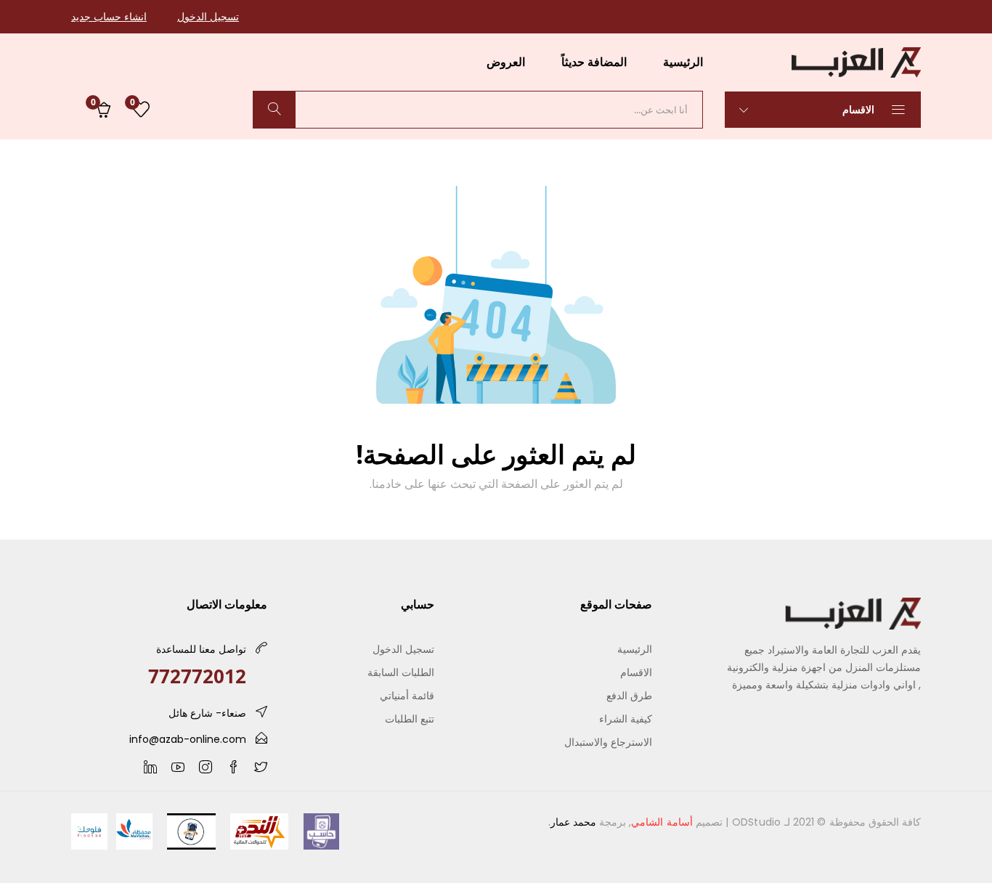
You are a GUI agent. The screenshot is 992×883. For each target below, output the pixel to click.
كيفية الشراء (625, 718)
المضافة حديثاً (594, 62)
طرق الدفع (629, 695)
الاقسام (859, 109)
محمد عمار (573, 822)
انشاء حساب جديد (109, 16)
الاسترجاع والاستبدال (608, 742)
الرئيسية (683, 62)
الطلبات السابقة (400, 672)
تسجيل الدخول (208, 16)
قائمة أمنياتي (407, 695)
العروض (506, 62)
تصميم (677, 822)
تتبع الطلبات (409, 718)
